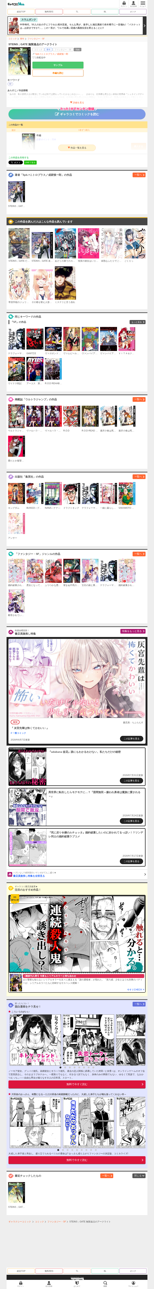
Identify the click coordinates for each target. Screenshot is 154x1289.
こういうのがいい (20, 1011)
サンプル (58, 65)
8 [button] (93, 1067)
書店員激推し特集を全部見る (34, 874)
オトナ (133, 12)
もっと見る (136, 322)
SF (10, 84)
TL (77, 12)
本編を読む (58, 73)
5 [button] (79, 1067)
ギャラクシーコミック (19, 1221)
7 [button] (89, 1067)
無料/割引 (49, 12)
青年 (22, 39)
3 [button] (70, 1067)
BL (105, 12)
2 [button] (65, 1067)
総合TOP (21, 12)
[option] (34, 1040)
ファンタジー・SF (36, 39)
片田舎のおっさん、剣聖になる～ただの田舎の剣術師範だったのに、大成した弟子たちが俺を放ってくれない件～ (68, 1094)
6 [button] (84, 1067)
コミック (12, 39)
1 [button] (60, 1067)
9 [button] (96, 1150)
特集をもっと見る (132, 631)
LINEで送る (30, 162)
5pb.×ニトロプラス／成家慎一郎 (51, 54)
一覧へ (138, 174)
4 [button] (74, 1067)
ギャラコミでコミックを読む (79, 114)
